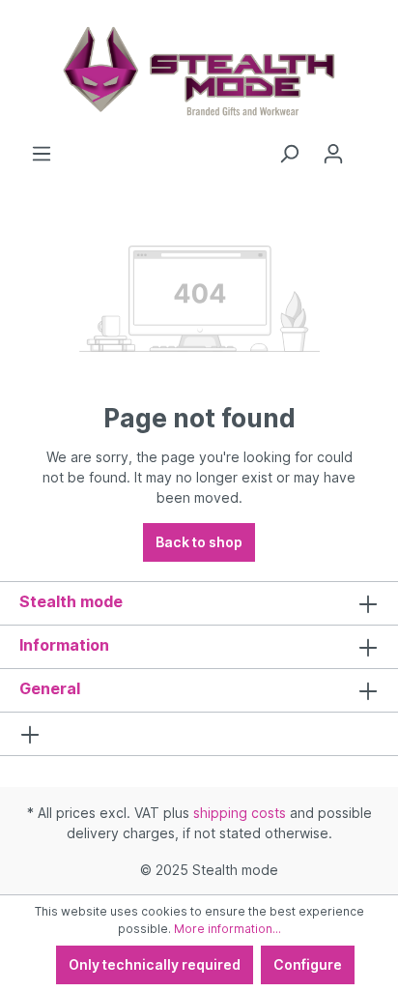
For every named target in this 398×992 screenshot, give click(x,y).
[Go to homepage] (199, 71)
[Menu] (41, 153)
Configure (307, 964)
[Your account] (333, 153)
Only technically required (155, 964)
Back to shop (199, 542)
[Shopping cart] (367, 147)
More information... (227, 928)
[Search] (289, 153)
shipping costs (239, 812)
